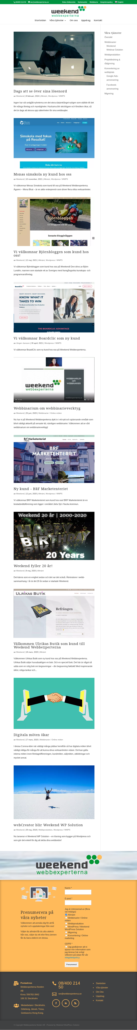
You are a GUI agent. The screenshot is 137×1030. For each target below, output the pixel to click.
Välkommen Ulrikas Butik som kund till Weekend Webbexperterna (49, 645)
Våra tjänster (57, 20)
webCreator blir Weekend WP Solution (48, 824)
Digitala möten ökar (31, 734)
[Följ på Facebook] (56, 1003)
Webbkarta (94, 2)
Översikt (108, 37)
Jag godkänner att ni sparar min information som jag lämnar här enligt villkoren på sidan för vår (77, 952)
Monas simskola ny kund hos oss (43, 174)
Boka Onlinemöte (68, 2)
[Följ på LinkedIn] (66, 1003)
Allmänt (44, 96)
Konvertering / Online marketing (76, 936)
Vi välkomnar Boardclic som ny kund (47, 338)
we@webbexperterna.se (70, 994)
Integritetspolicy (106, 2)
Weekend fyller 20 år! (33, 565)
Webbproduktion (45, 830)
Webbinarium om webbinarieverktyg (47, 408)
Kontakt (98, 20)
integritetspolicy (72, 957)
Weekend (20, 96)
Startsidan (40, 20)
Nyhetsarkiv (82, 2)
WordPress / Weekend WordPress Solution (77, 928)
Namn (68, 888)
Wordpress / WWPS (56, 96)
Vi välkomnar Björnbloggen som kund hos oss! (51, 253)
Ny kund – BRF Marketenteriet (41, 488)
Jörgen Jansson (23, 343)
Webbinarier (110, 42)
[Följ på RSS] (75, 1003)
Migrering (108, 93)
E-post (68, 898)
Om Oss (100, 992)
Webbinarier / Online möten (50, 413)
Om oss (74, 20)
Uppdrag (85, 20)
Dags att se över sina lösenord (40, 91)
